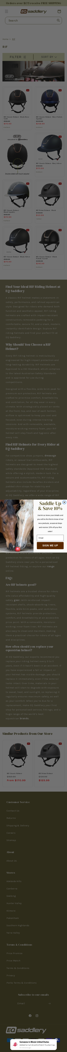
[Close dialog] (64, 502)
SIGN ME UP (50, 545)
